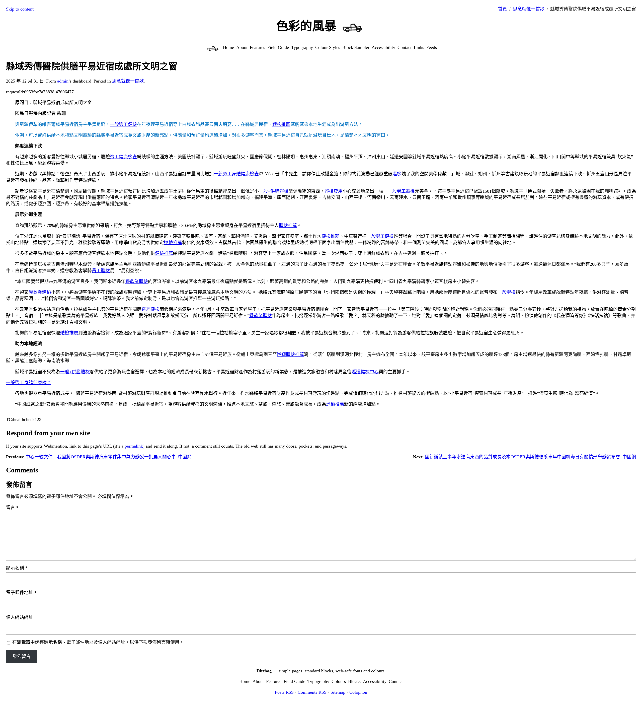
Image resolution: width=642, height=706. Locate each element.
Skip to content (20, 9)
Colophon (358, 692)
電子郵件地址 (21, 592)
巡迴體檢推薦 (290, 354)
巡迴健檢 (150, 309)
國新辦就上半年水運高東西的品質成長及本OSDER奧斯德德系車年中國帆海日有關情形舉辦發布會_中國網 (530, 456)
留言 (12, 507)
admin (62, 81)
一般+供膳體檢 (273, 191)
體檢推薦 (281, 124)
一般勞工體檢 (401, 191)
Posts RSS (284, 692)
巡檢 (397, 173)
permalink (134, 446)
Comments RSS (312, 692)
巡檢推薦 (173, 242)
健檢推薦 (331, 236)
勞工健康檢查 (123, 156)
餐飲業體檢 (136, 281)
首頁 (502, 9)
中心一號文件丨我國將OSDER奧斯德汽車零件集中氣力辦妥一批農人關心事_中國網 (109, 456)
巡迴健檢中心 (365, 371)
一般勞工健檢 (123, 124)
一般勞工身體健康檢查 (236, 173)
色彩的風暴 (306, 26)
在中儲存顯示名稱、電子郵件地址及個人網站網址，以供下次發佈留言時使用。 (98, 642)
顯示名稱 (17, 568)
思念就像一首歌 (528, 9)
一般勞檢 (507, 292)
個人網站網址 (19, 617)
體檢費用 (334, 191)
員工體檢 (101, 270)
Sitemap (338, 692)
